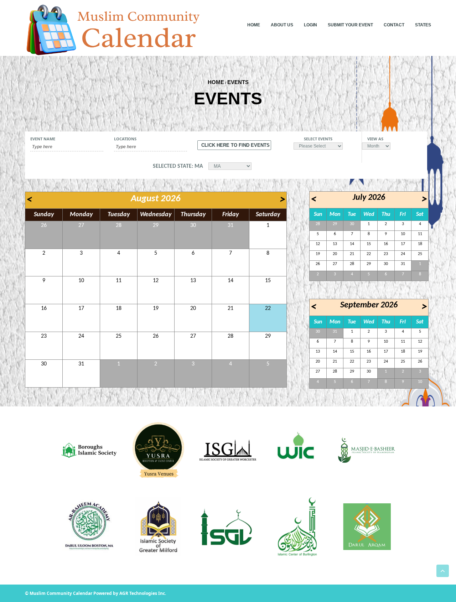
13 (193, 281)
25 (118, 336)
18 (118, 308)
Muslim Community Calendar (61, 593)
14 (230, 281)
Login (310, 24)
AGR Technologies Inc (142, 593)
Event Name (42, 139)
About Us (282, 24)
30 (193, 225)
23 (44, 336)
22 (268, 308)
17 (81, 308)
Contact (394, 24)
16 (44, 308)
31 (230, 225)
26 (44, 225)
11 (118, 281)
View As (375, 139)
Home (253, 24)
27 (81, 225)
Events (238, 82)
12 (156, 281)
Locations (125, 139)
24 (81, 336)
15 (268, 281)
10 (81, 281)
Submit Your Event (350, 24)
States (423, 24)
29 (156, 225)
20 (193, 308)
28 (118, 225)
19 (156, 308)
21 (230, 308)
